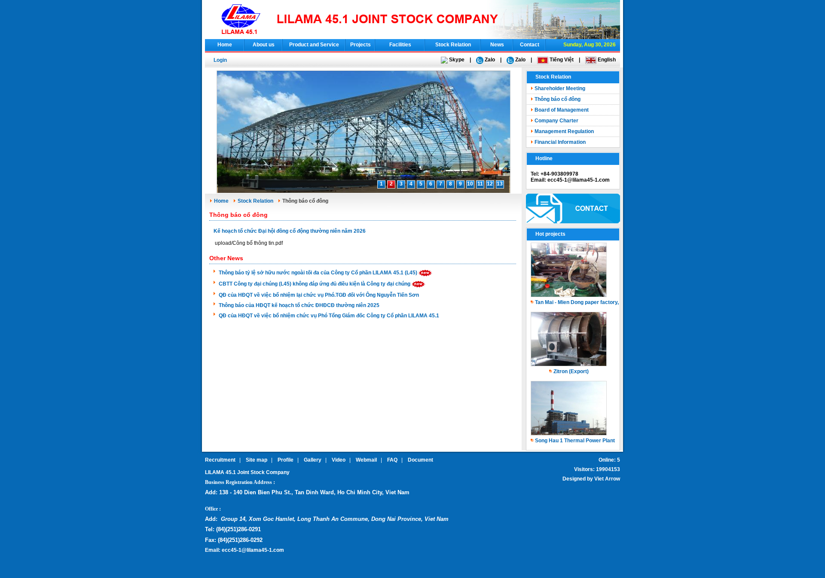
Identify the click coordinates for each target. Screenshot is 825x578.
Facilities (400, 45)
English (606, 60)
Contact (529, 45)
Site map (256, 460)
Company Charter (556, 121)
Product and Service (314, 45)
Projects (360, 45)
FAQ (392, 460)
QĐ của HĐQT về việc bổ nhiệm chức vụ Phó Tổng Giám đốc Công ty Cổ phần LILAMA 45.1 (329, 316)
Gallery (312, 460)
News (497, 45)
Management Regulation (564, 131)
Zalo (489, 60)
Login (220, 60)
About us (264, 45)
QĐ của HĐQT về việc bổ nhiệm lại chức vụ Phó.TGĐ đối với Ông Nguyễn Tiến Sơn (319, 295)
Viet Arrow (607, 479)
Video (338, 460)
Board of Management (562, 110)
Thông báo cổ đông (558, 99)
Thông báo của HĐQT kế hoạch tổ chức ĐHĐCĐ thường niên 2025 (299, 305)
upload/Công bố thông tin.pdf (249, 243)
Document (420, 460)
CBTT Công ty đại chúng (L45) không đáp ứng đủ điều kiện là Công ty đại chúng (314, 284)
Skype (456, 60)
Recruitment (220, 460)
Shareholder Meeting (560, 88)
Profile (285, 460)
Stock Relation (453, 45)
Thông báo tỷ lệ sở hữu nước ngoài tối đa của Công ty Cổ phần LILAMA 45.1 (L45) (318, 273)
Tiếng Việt (561, 60)
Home (224, 45)
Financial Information (560, 142)
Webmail (366, 460)
